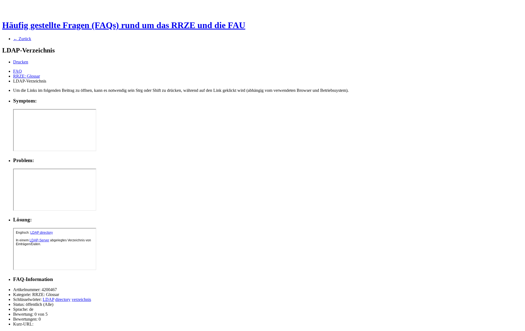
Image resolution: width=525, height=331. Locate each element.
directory (63, 299)
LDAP (48, 299)
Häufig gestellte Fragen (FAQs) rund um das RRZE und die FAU (123, 25)
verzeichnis (81, 299)
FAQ (17, 71)
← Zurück (22, 38)
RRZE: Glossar (26, 76)
